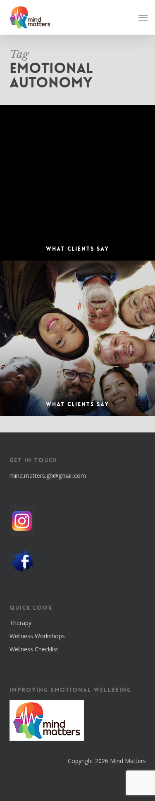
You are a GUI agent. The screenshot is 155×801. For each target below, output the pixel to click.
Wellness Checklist (34, 649)
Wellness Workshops (37, 636)
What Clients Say (77, 248)
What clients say (77, 404)
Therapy (20, 623)
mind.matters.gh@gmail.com (48, 475)
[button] (143, 17)
